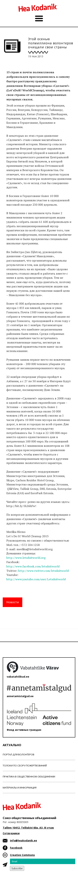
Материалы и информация (19, 787)
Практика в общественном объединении (29, 776)
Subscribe (17, 868)
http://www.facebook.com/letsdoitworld (33, 566)
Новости (12, 602)
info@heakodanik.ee (23, 840)
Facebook (16, 847)
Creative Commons (22, 855)
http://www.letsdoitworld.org (26, 558)
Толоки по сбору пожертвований (25, 765)
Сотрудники (11, 833)
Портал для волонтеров (18, 754)
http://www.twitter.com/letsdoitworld (44, 571)
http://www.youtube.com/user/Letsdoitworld (36, 579)
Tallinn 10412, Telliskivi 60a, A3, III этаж (28, 827)
